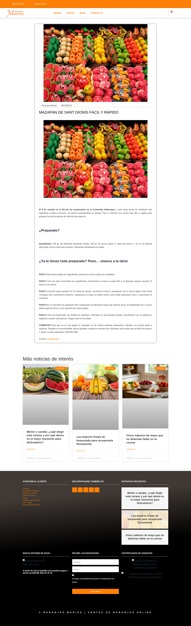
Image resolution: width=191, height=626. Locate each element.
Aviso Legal (27, 502)
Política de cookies (30, 493)
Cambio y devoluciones (31, 500)
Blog (83, 13)
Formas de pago (29, 495)
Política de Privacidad (31, 505)
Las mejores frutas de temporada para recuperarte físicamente (94, 440)
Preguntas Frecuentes (31, 491)
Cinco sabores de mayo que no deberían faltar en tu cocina (144, 439)
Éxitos (70, 13)
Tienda (57, 13)
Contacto (97, 13)
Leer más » (31, 449)
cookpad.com (53, 339)
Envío (25, 498)
